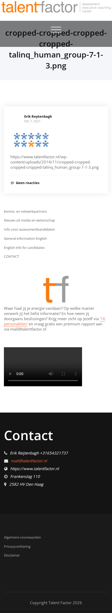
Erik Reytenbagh (38, 116)
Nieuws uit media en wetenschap (29, 220)
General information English (25, 238)
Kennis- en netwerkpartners (25, 211)
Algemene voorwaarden (22, 537)
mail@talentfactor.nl (29, 460)
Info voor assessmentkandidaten (29, 229)
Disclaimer (12, 555)
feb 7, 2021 (32, 121)
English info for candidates (24, 247)
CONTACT (11, 256)
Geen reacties (27, 182)
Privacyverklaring (17, 546)
